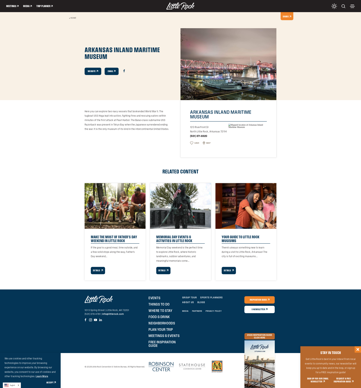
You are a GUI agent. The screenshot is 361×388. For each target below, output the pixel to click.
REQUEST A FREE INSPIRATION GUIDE (342, 380)
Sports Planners (211, 297)
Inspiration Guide (258, 299)
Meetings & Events (164, 336)
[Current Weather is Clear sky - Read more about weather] (334, 6)
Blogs (201, 302)
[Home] (180, 6)
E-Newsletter (258, 309)
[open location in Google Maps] (247, 126)
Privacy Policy (214, 311)
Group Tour (189, 297)
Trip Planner (43, 6)
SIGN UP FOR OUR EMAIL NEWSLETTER (318, 380)
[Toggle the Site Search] (343, 6)
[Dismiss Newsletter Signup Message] (358, 349)
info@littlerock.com (113, 314)
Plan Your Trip (160, 329)
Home (73, 18)
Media (26, 6)
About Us (188, 302)
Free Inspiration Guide (162, 344)
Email (110, 71)
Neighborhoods (161, 323)
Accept (49, 382)
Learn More (42, 376)
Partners (197, 311)
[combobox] (12, 385)
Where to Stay (160, 311)
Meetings (11, 6)
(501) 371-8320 (198, 136)
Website (92, 71)
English (12, 385)
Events (154, 298)
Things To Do (159, 304)
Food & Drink (159, 317)
